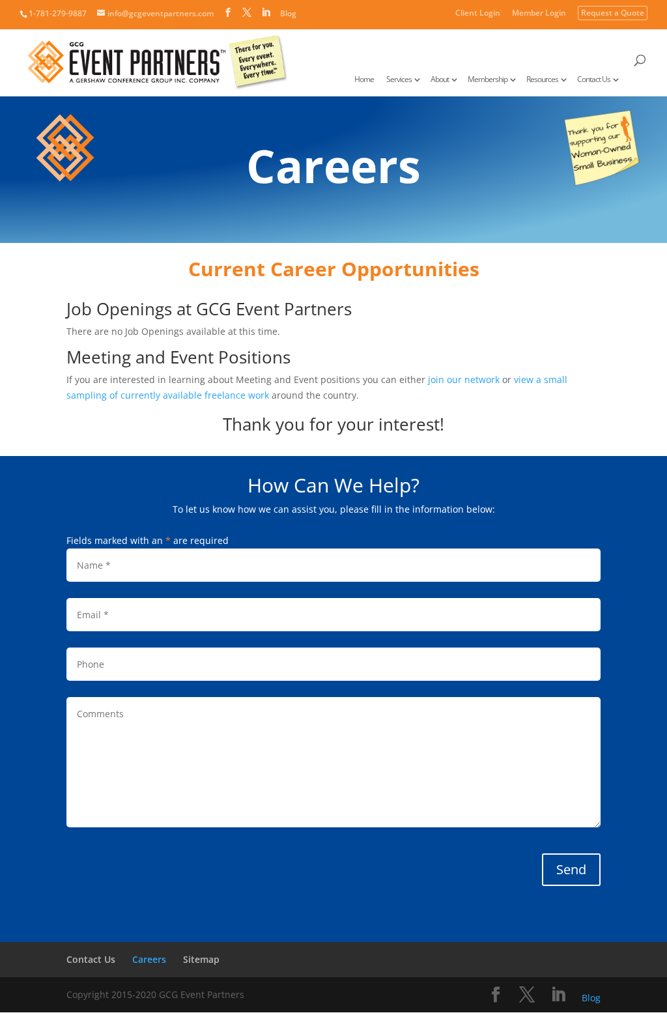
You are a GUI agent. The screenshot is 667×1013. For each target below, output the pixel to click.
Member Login (539, 13)
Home (364, 80)
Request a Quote (612, 13)
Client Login (477, 13)
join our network (464, 379)
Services (399, 80)
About (440, 80)
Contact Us (593, 80)
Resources (542, 80)
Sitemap (201, 959)
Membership (487, 80)
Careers (149, 959)
